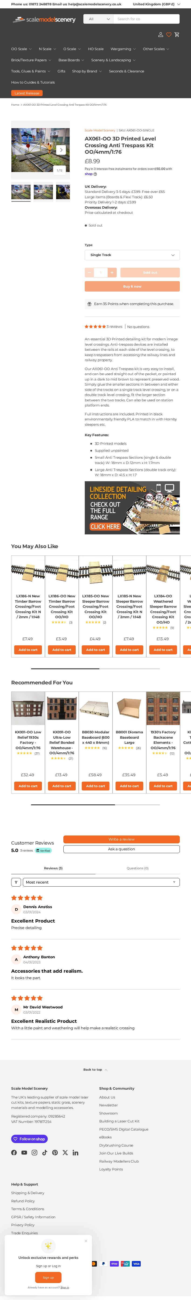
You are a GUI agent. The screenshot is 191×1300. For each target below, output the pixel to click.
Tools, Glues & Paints (28, 71)
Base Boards (68, 60)
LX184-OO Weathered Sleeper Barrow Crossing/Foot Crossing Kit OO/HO (163, 609)
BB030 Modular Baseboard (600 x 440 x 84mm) (95, 737)
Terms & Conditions (27, 1209)
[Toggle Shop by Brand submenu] (100, 71)
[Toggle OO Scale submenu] (30, 49)
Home (15, 105)
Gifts (61, 71)
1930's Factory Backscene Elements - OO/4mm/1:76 (163, 740)
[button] (177, 34)
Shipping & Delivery (27, 1193)
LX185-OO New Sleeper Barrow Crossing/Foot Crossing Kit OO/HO (95, 606)
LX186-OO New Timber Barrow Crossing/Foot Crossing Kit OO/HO (61, 606)
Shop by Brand (84, 71)
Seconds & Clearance (126, 71)
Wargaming (121, 49)
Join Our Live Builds (116, 1153)
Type (88, 245)
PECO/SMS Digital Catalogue (123, 1129)
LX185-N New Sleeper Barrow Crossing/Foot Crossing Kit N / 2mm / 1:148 (129, 606)
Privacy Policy (22, 1225)
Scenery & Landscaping (111, 60)
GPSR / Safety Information (33, 1217)
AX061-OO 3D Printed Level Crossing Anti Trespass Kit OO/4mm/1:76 (64, 105)
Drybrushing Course (116, 1145)
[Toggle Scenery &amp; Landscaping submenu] (134, 60)
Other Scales (153, 49)
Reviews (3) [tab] (53, 868)
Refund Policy (23, 1201)
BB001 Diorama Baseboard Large (129, 737)
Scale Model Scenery (100, 130)
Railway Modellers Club (119, 1161)
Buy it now (132, 286)
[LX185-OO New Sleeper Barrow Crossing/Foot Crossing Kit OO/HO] (95, 572)
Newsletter (108, 1105)
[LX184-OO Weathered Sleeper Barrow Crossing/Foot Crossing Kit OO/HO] (163, 572)
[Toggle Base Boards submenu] (82, 60)
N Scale (45, 49)
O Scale (69, 49)
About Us (107, 1097)
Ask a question (121, 849)
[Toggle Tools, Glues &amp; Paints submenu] (49, 71)
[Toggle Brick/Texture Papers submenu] (50, 60)
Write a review (122, 839)
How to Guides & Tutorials (33, 82)
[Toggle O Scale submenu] (79, 49)
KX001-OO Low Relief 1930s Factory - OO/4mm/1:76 (28, 740)
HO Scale (96, 49)
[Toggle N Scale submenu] (55, 49)
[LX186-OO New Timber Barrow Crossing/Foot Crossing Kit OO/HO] (61, 572)
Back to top (93, 1069)
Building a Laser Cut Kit (119, 1121)
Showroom (108, 1113)
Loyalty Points (111, 1169)
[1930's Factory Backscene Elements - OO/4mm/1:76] (163, 708)
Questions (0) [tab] (138, 868)
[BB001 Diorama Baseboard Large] (129, 708)
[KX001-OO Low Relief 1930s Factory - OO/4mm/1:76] (28, 708)
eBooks (105, 1137)
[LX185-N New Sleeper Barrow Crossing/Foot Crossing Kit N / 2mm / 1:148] (129, 572)
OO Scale (19, 49)
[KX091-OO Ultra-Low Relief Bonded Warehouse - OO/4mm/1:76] (61, 708)
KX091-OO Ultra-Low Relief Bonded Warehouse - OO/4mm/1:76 (61, 742)
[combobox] (131, 19)
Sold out (150, 272)
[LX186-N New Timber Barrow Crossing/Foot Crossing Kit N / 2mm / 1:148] (28, 572)
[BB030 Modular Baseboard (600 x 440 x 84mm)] (95, 708)
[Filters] (16, 882)
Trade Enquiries (24, 1233)
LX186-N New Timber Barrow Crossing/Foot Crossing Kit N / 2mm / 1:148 (28, 606)
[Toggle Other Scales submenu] (168, 49)
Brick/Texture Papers (29, 60)
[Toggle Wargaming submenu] (134, 49)
